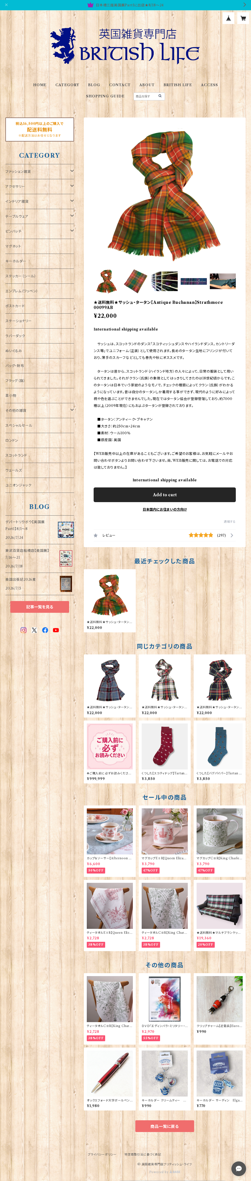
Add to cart (165, 494)
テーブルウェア (16, 216)
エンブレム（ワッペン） (21, 291)
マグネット (13, 246)
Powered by (159, 1172)
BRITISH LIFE (177, 85)
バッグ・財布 (14, 366)
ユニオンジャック (18, 485)
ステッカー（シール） (20, 276)
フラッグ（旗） (15, 380)
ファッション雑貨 (18, 171)
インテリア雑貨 (17, 201)
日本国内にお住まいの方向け (165, 509)
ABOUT (147, 85)
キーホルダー (15, 261)
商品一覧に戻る (165, 1126)
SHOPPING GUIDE (105, 96)
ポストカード (15, 306)
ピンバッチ (13, 231)
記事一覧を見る (39, 606)
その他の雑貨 (15, 410)
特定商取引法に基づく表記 (143, 1154)
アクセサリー (15, 186)
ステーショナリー (18, 321)
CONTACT (120, 85)
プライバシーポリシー (102, 1154)
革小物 (10, 395)
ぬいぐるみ (13, 351)
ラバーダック (15, 336)
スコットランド (16, 455)
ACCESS (209, 85)
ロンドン (11, 440)
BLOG (94, 85)
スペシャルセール (18, 425)
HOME (40, 85)
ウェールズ (13, 470)
